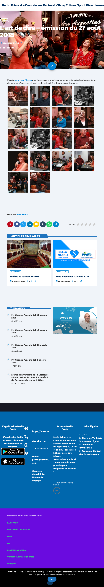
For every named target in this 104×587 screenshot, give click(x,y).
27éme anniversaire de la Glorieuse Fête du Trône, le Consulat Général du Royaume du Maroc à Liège (29, 377)
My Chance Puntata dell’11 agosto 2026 (29, 346)
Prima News (19, 308)
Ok (52, 579)
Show (59, 321)
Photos (4, 20)
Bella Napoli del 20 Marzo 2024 (72, 276)
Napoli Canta (62, 272)
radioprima (22, 214)
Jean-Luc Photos (23, 80)
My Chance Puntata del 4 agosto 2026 (28, 361)
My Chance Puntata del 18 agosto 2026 (29, 331)
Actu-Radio (15, 272)
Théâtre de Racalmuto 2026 (24, 276)
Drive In (60, 326)
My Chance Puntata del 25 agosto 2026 (29, 316)
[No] (50, 583)
